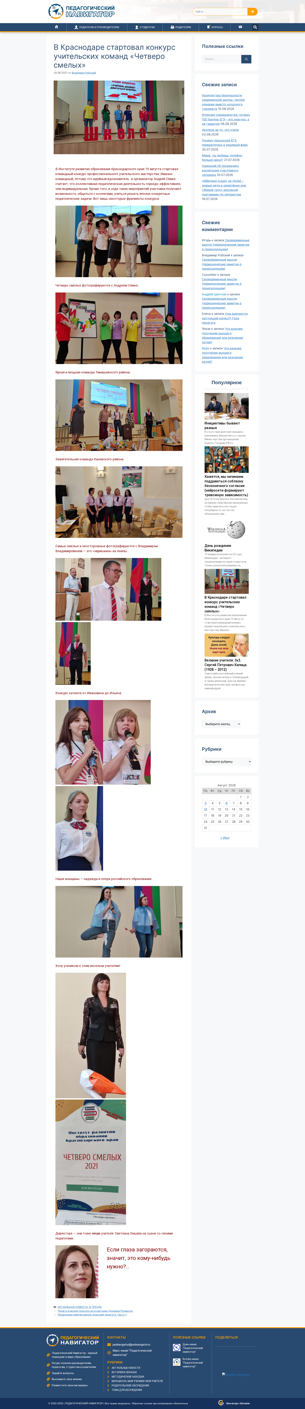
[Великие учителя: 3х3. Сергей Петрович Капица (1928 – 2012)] (227, 655)
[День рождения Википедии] (227, 541)
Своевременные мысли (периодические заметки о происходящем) (225, 244)
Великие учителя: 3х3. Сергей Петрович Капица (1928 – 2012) (226, 665)
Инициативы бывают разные (222, 425)
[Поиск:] (221, 59)
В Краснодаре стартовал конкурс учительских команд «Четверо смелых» (225, 604)
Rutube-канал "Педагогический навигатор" (193, 1363)
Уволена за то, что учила (220, 130)
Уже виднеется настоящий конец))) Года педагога (225, 318)
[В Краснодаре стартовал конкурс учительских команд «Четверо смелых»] (227, 593)
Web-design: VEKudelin (238, 1403)
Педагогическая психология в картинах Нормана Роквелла (95, 1310)
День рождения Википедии (218, 547)
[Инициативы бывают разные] (227, 418)
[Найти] (246, 59)
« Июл (224, 838)
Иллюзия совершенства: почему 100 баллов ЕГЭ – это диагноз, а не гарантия (226, 119)
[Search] (252, 11)
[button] (255, 27)
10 (205, 809)
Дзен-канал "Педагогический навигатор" (193, 1348)
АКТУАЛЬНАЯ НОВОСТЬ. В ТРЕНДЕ (80, 1306)
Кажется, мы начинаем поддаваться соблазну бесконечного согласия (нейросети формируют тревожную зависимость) (226, 485)
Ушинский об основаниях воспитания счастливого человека (220, 170)
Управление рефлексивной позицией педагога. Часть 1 (92, 1314)
